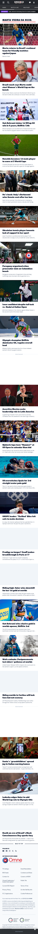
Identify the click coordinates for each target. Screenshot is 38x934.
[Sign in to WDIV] (34, 2)
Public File (24, 880)
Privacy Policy (6, 889)
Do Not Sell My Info (26, 889)
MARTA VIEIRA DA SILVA (17, 20)
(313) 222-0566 (27, 898)
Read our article (19, 908)
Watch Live (15, 7)
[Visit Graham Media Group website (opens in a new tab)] (13, 920)
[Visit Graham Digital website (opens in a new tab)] (25, 920)
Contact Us (5, 876)
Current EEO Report (8, 886)
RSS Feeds (5, 873)
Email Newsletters (26, 869)
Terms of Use (24, 886)
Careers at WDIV (26, 876)
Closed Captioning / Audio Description (8, 881)
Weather (26, 7)
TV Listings (5, 869)
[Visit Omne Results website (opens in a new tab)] (19, 860)
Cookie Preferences (26, 893)
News (4, 7)
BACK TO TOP (19, 844)
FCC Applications (7, 893)
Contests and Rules (26, 873)
